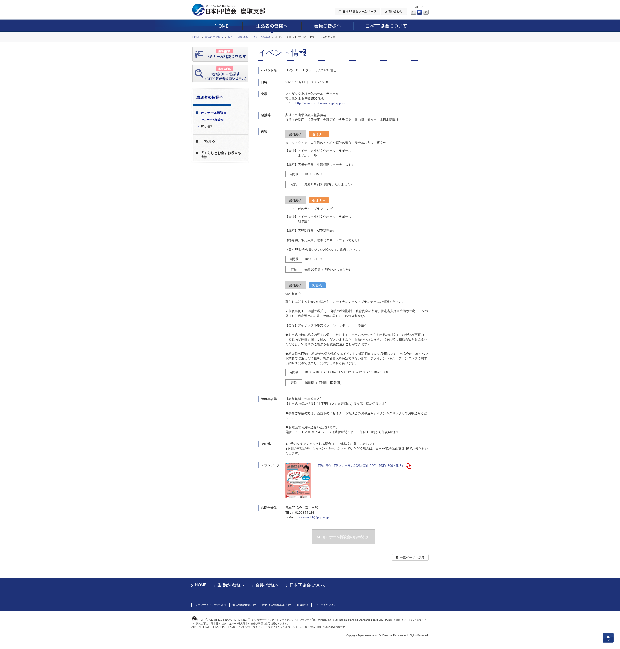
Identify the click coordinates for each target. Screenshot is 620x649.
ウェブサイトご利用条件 (210, 605)
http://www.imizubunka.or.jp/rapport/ (320, 103)
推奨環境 (303, 605)
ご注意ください (325, 605)
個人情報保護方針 (244, 605)
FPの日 (206, 126)
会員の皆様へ (267, 585)
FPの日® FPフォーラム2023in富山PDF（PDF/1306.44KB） (361, 466)
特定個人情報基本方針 (276, 605)
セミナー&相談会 (212, 119)
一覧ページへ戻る (412, 557)
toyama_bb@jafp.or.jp (313, 517)
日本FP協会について (308, 585)
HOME (201, 585)
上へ (608, 638)
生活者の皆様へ (231, 585)
